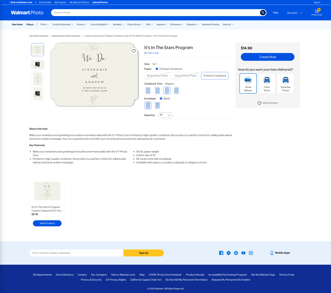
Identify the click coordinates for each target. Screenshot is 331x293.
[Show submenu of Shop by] (233, 24)
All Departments (42, 274)
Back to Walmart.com (21, 2)
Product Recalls (195, 274)
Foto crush (153, 53)
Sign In (317, 2)
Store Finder (45, 2)
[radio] (37, 49)
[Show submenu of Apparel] (166, 24)
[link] (47, 203)
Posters (80, 24)
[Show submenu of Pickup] (35, 24)
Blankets (117, 24)
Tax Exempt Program (235, 274)
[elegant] (167, 90)
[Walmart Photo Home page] (27, 12)
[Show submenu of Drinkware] (182, 24)
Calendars (191, 24)
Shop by (227, 24)
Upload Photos (100, 2)
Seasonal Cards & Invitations (66, 36)
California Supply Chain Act (146, 279)
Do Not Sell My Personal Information (187, 279)
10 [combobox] (161, 114)
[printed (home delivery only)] (157, 105)
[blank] (148, 105)
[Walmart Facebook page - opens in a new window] (221, 252)
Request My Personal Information (231, 279)
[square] (148, 90)
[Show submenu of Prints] (48, 24)
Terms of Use (286, 274)
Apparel (160, 24)
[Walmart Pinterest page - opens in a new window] (236, 252)
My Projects (60, 2)
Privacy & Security (91, 279)
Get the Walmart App (263, 274)
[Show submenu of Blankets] (123, 24)
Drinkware (175, 24)
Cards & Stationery (61, 24)
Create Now (267, 57)
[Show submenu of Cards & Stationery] (72, 24)
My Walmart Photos (79, 2)
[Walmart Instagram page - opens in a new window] (251, 252)
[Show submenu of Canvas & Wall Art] (109, 24)
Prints (44, 24)
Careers (82, 274)
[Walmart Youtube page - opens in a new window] (243, 252)
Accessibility (215, 274)
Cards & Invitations (38, 36)
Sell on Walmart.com (123, 274)
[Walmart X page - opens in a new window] (229, 252)
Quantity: (150, 115)
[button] (267, 104)
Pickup (29, 24)
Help (275, 12)
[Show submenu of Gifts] (152, 24)
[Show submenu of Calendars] (198, 24)
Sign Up (143, 252)
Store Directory (65, 274)
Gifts (148, 24)
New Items (17, 24)
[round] (157, 90)
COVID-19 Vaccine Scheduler (165, 274)
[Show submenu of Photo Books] (142, 24)
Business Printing (210, 24)
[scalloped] (176, 90)
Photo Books (133, 24)
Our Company (99, 274)
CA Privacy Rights (116, 279)
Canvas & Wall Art (98, 24)
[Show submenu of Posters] (86, 24)
